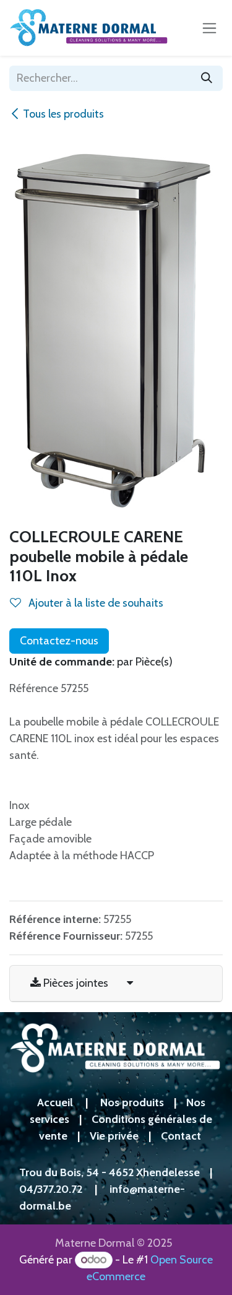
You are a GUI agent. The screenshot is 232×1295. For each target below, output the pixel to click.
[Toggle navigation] (209, 27)
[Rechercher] (207, 78)
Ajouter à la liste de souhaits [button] (94, 603)
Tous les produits (63, 114)
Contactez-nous (59, 641)
